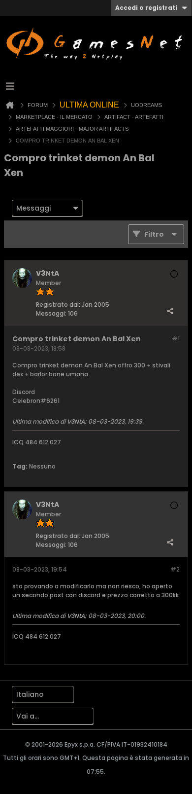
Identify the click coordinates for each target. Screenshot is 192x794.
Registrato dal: (58, 304)
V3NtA (76, 421)
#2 (175, 569)
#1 (176, 338)
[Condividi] (170, 311)
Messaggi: (51, 313)
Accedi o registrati (146, 7)
